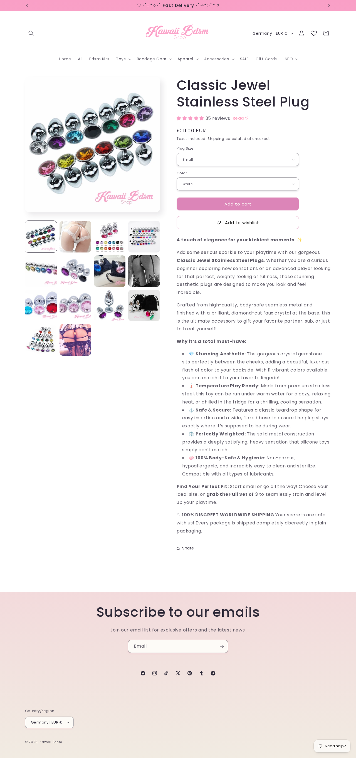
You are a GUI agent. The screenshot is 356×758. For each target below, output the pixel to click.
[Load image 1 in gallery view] (41, 236)
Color (182, 173)
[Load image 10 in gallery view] (75, 305)
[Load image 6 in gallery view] (75, 271)
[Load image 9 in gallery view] (41, 305)
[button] (31, 33)
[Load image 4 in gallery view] (144, 236)
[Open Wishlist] (314, 33)
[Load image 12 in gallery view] (144, 305)
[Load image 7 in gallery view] (110, 271)
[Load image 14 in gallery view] (75, 340)
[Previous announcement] (27, 5)
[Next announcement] (329, 5)
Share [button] (188, 548)
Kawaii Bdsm (51, 742)
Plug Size (185, 148)
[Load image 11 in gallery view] (110, 305)
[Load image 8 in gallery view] (144, 271)
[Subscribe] (222, 646)
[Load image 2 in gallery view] (75, 236)
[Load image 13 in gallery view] (41, 340)
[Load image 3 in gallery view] (110, 236)
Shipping (215, 138)
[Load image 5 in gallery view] (41, 271)
